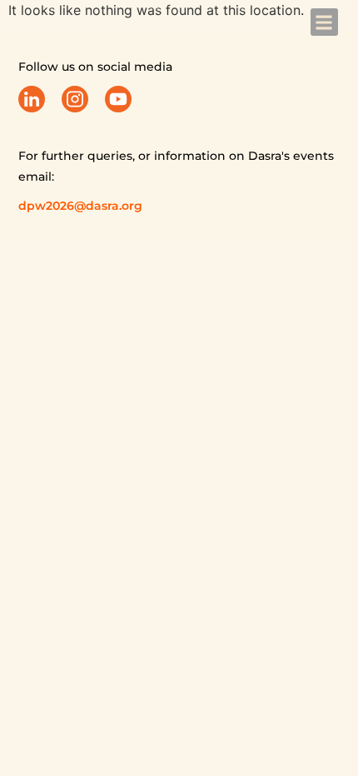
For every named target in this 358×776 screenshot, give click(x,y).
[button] (324, 22)
